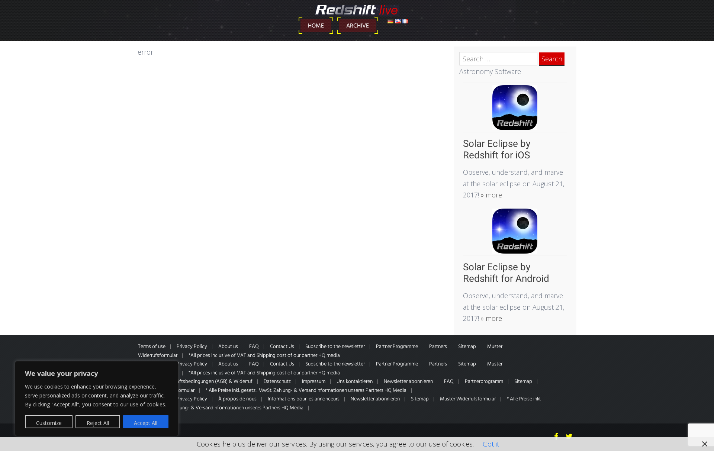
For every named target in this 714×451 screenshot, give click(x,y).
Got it (491, 443)
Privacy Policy (192, 346)
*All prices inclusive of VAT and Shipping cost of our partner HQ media (264, 355)
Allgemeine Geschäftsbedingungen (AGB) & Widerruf (195, 381)
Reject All (98, 422)
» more (490, 194)
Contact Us (282, 346)
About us (228, 346)
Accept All (145, 422)
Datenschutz (277, 381)
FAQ (254, 346)
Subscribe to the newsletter (335, 346)
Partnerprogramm (484, 381)
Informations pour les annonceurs (304, 399)
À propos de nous (237, 399)
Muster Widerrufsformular (468, 399)
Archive (357, 26)
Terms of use (151, 346)
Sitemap (467, 346)
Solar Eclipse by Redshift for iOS (496, 149)
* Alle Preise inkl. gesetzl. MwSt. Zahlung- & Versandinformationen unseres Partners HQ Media (306, 390)
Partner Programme (397, 346)
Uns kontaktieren (355, 381)
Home (316, 26)
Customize (49, 422)
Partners (438, 346)
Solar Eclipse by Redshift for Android (506, 272)
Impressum (313, 381)
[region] (96, 398)
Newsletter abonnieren (408, 381)
